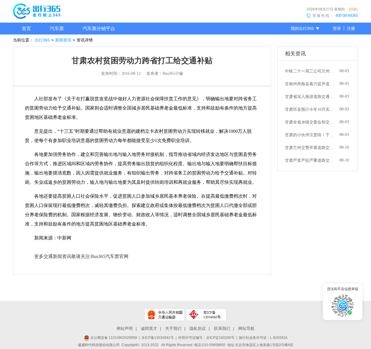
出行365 (42, 40)
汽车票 (57, 28)
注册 (351, 28)
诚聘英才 (149, 328)
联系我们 (222, 328)
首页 (26, 28)
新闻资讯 (63, 40)
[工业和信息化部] (206, 315)
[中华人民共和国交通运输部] (164, 315)
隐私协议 (198, 328)
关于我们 (173, 328)
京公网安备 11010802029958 (113, 338)
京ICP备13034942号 (157, 338)
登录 (337, 28)
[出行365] (36, 12)
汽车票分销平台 (99, 28)
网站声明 (125, 328)
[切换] (353, 9)
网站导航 (246, 328)
